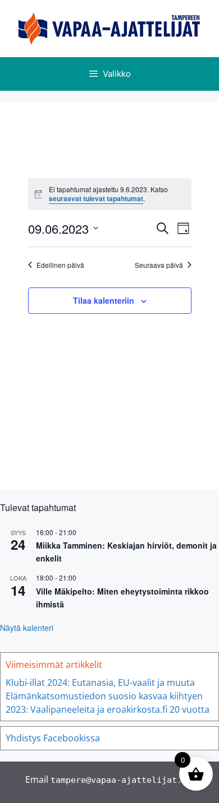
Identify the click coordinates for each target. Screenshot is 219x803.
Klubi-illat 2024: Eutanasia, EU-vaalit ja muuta (100, 682)
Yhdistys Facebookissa (53, 738)
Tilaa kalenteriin (103, 300)
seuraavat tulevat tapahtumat (96, 198)
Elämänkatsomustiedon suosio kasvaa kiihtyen (104, 696)
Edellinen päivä (60, 265)
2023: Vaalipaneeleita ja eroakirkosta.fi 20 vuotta (107, 709)
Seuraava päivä (159, 265)
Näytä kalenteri (26, 627)
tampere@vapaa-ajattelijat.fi (121, 780)
